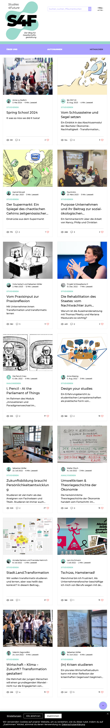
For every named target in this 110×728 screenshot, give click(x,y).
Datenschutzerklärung (73, 724)
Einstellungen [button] (14, 716)
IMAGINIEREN (13, 383)
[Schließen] (107, 714)
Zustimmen (53, 716)
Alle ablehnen (33, 716)
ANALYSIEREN (68, 475)
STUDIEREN (12, 107)
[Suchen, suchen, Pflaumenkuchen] (89, 9)
